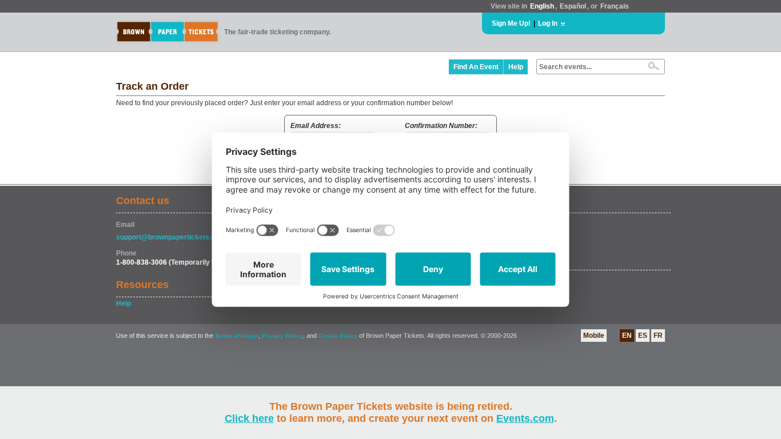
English (542, 6)
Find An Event (476, 67)
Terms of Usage (236, 336)
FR (658, 336)
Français (614, 6)
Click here (249, 418)
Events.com (525, 418)
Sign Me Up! (511, 23)
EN (627, 336)
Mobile (593, 336)
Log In (547, 23)
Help (515, 67)
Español (573, 6)
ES (642, 336)
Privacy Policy (282, 336)
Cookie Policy (337, 336)
